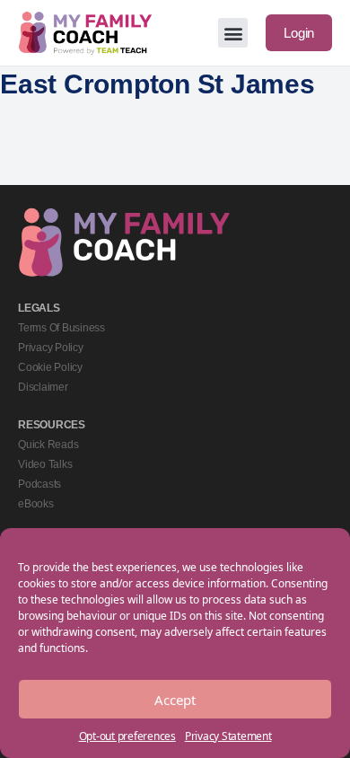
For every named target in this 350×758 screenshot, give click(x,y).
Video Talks (45, 464)
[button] (233, 33)
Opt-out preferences (127, 736)
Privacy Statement (228, 736)
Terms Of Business (61, 328)
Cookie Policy (50, 367)
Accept (175, 700)
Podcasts (39, 484)
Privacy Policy (50, 347)
